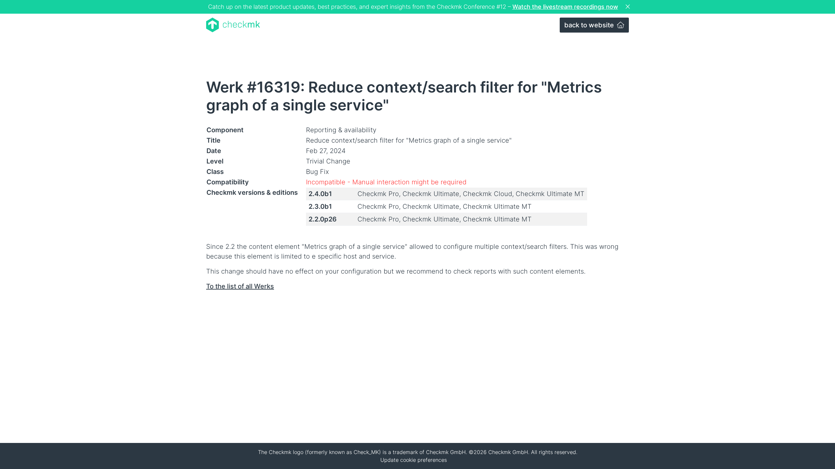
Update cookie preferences (413, 460)
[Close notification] (628, 7)
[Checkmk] (233, 25)
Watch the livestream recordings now (565, 6)
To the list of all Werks (240, 286)
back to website (589, 25)
